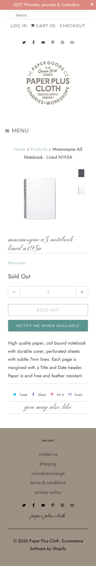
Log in (19, 25)
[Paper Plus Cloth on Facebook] (33, 42)
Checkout (72, 25)
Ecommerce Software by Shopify (56, 545)
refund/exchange (48, 473)
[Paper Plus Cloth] (48, 85)
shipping (48, 463)
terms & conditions (48, 482)
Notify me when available (48, 325)
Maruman (17, 262)
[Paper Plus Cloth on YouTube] (43, 42)
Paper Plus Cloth (44, 541)
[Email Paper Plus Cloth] (72, 42)
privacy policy (48, 492)
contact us (48, 454)
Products (39, 149)
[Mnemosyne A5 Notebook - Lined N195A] (40, 199)
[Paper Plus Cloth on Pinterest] (52, 42)
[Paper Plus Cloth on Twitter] (24, 42)
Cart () (45, 25)
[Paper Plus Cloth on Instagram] (62, 42)
